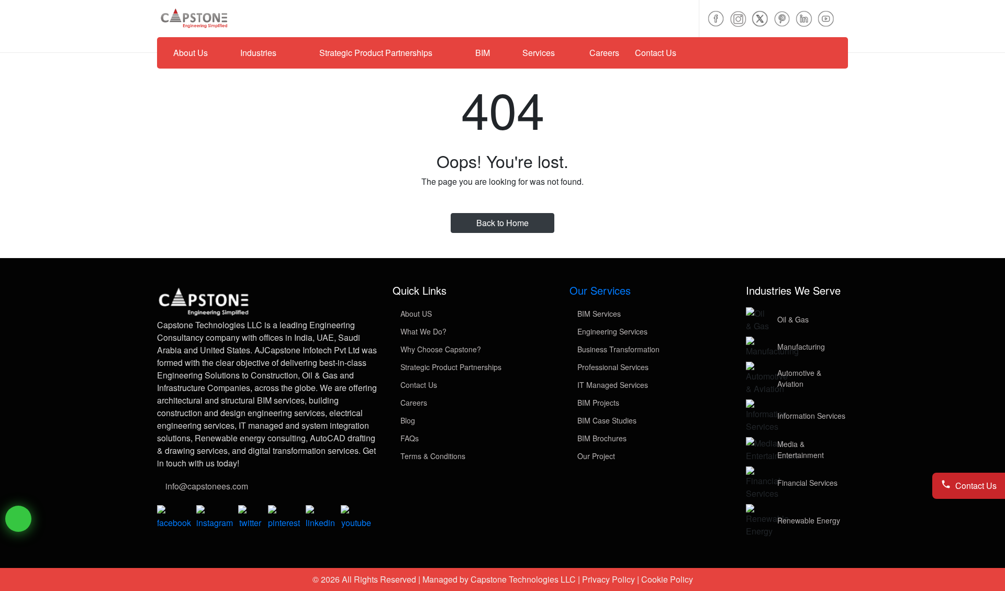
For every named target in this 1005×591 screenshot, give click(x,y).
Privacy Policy (608, 579)
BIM (482, 53)
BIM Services (598, 313)
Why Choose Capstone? (439, 349)
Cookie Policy (667, 579)
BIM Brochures (601, 438)
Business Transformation (617, 349)
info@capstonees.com (206, 486)
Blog (406, 420)
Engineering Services (611, 331)
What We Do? (422, 331)
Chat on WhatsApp (18, 519)
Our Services (600, 290)
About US (415, 313)
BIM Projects (597, 402)
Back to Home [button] (502, 223)
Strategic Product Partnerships (449, 367)
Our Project (595, 456)
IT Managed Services (611, 385)
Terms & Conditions (431, 456)
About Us (190, 53)
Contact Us (655, 53)
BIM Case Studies (605, 420)
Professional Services (612, 367)
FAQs (408, 438)
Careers (604, 53)
